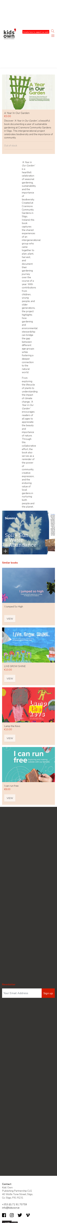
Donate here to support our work (36, 32)
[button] (53, 36)
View (10, 618)
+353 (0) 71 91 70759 (14, 1204)
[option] (28, 532)
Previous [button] (8, 518)
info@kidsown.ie (11, 1207)
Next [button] (51, 518)
